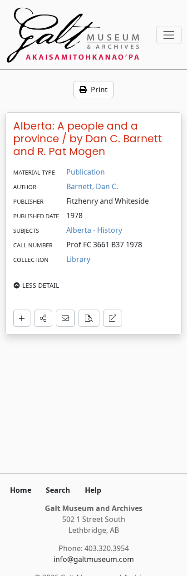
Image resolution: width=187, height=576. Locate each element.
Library (78, 259)
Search (58, 490)
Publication (85, 172)
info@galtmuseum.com (94, 559)
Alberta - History (94, 230)
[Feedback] (65, 318)
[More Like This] (89, 318)
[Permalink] (112, 318)
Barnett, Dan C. (92, 186)
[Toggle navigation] (169, 35)
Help (93, 490)
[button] (43, 318)
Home (20, 490)
